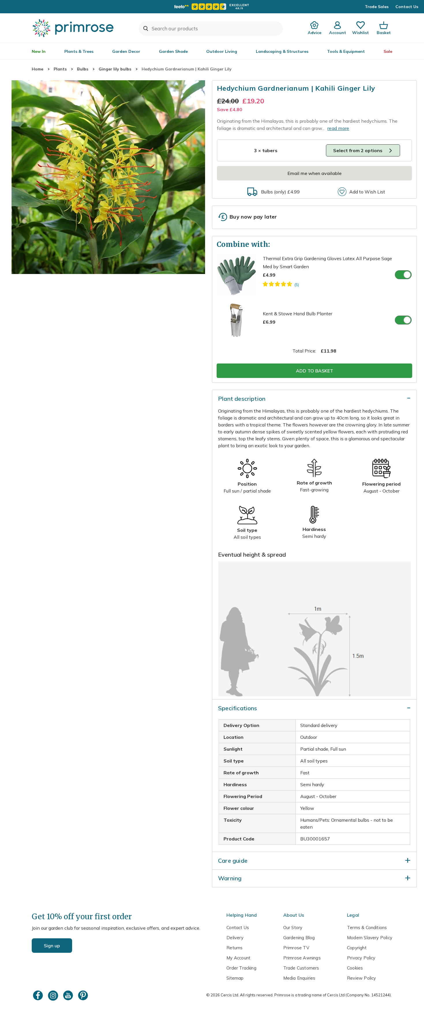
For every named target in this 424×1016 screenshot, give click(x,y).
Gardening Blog (299, 937)
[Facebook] (39, 995)
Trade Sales (377, 6)
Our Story (293, 927)
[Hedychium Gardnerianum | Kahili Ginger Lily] (108, 177)
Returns (234, 947)
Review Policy (361, 978)
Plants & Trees (78, 51)
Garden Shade (173, 51)
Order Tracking (241, 968)
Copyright (357, 947)
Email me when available (315, 173)
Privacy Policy (361, 958)
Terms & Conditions (367, 927)
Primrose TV (296, 947)
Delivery (234, 937)
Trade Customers (301, 968)
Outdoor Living (221, 51)
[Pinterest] (84, 995)
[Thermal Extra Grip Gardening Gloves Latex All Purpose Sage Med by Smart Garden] (281, 285)
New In (39, 51)
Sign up (52, 945)
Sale (388, 51)
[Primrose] (74, 28)
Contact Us (406, 6)
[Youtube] (69, 995)
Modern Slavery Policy (369, 937)
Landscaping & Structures (282, 51)
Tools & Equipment (346, 51)
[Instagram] (54, 995)
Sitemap (234, 978)
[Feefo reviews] (212, 7)
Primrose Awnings (302, 958)
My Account (238, 958)
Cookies (355, 968)
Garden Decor (126, 51)
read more (338, 128)
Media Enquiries (299, 978)
